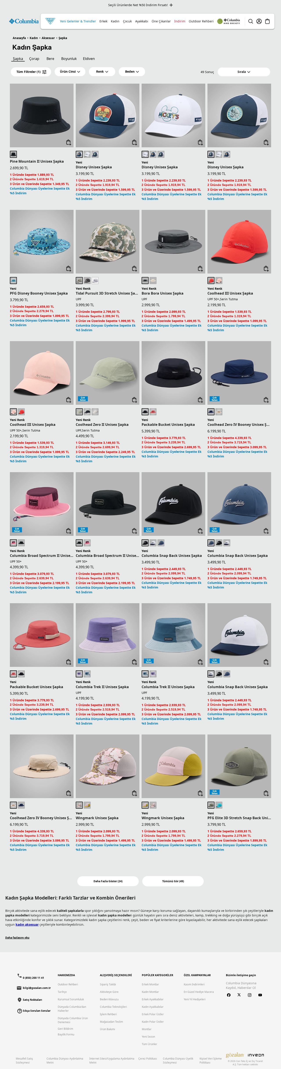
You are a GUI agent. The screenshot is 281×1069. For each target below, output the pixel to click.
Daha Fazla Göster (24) (108, 881)
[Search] (251, 21)
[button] (70, 71)
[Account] (259, 21)
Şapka (18, 58)
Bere (50, 58)
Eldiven (89, 58)
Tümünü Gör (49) (173, 881)
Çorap (34, 58)
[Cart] (267, 21)
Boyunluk (69, 58)
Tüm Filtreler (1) (28, 72)
